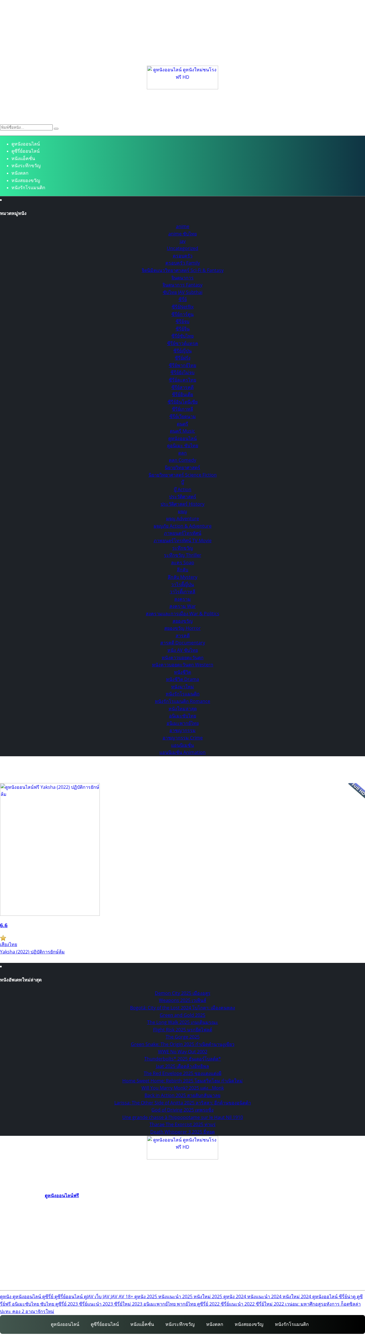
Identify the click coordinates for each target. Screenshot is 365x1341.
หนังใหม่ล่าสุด (183, 708)
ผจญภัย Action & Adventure (183, 526)
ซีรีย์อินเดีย (182, 394)
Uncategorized (182, 248)
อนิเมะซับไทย (182, 716)
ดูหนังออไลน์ (325, 1296)
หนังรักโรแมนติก (28, 187)
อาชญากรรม (182, 730)
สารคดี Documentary (182, 643)
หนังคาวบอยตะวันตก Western (182, 665)
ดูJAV (89, 1296)
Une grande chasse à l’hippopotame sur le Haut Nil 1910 (182, 1117)
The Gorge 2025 (183, 1037)
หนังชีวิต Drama (182, 679)
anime (182, 226)
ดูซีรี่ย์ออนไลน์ (25, 151)
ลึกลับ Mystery (182, 577)
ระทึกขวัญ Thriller (182, 555)
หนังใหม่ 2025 (208, 1296)
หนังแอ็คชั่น (23, 158)
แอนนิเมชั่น (182, 745)
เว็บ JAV (103, 1296)
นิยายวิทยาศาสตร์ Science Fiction (183, 475)
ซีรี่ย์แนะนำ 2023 (96, 1304)
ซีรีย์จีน (183, 329)
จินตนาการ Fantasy (182, 285)
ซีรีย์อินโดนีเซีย (183, 402)
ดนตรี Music (182, 431)
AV (122, 1296)
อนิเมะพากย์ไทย (183, 723)
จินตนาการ (182, 278)
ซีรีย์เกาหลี (182, 409)
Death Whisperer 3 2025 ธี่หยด (182, 1132)
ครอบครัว (182, 256)
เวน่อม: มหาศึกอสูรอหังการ (313, 1304)
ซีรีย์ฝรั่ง (182, 358)
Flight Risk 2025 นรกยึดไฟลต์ (182, 1030)
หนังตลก (20, 173)
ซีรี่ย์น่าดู (348, 1296)
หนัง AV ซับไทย (182, 650)
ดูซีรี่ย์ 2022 (209, 1304)
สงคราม (182, 599)
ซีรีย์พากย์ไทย (182, 365)
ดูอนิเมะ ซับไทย (182, 445)
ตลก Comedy (182, 460)
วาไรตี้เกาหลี (182, 591)
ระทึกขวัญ (182, 548)
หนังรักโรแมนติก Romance (182, 701)
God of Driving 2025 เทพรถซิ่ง (182, 1110)
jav (183, 241)
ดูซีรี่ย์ (48, 1296)
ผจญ (182, 511)
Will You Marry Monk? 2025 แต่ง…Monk (182, 1088)
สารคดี (183, 635)
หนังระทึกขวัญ (26, 165)
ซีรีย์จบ (182, 321)
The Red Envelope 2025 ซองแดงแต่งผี (182, 1073)
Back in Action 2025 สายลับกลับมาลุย (182, 1095)
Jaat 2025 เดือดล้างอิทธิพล (182, 1066)
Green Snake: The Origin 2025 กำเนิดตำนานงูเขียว (182, 1044)
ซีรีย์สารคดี (182, 387)
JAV (115, 1296)
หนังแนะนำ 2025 (176, 1296)
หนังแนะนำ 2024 (265, 1296)
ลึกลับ (182, 569)
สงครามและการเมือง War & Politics (182, 613)
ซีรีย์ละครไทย (182, 380)
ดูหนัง (6, 1296)
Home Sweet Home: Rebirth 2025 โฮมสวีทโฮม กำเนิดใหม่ (182, 1081)
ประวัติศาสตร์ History (182, 504)
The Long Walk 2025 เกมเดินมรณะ (182, 1022)
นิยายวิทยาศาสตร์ (182, 467)
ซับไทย (47, 1304)
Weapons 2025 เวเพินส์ (182, 1000)
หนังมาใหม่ (182, 686)
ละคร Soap (182, 562)
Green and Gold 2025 (182, 1015)
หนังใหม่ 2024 (297, 1296)
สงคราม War (182, 606)
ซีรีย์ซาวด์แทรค (182, 343)
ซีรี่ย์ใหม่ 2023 (128, 1304)
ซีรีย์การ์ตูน (182, 314)
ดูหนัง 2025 (146, 1296)
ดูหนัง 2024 (235, 1296)
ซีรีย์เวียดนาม (182, 416)
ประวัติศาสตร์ (182, 496)
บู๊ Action (182, 489)
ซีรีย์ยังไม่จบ (182, 372)
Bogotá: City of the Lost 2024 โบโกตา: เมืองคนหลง (182, 1008)
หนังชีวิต (182, 672)
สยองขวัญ (183, 621)
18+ (129, 1296)
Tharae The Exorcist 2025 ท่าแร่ (182, 1124)
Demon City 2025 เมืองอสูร (182, 993)
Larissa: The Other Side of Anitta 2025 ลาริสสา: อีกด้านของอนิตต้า (182, 1103)
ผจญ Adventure (182, 518)
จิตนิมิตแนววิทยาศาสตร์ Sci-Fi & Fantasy (183, 270)
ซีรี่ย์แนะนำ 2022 (238, 1304)
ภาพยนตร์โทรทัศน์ (182, 533)
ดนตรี (182, 424)
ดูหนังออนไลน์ (25, 144)
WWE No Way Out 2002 (182, 1051)
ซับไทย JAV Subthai (182, 292)
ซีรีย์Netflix (183, 307)
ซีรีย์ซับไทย (182, 336)
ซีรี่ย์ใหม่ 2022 (270, 1304)
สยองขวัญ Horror (182, 628)
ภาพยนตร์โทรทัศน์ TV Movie (183, 540)
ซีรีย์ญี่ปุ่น (182, 351)
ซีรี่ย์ (183, 299)
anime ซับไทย (182, 234)
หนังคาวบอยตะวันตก (183, 657)
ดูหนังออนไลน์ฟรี (62, 1195)
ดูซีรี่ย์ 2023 (67, 1304)
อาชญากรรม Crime (183, 738)
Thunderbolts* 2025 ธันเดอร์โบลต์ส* (182, 1059)
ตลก (182, 453)
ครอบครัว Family (182, 263)
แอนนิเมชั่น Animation (182, 752)
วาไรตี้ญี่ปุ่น (182, 584)
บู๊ (182, 482)
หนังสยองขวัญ (25, 180)
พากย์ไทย (187, 1304)
